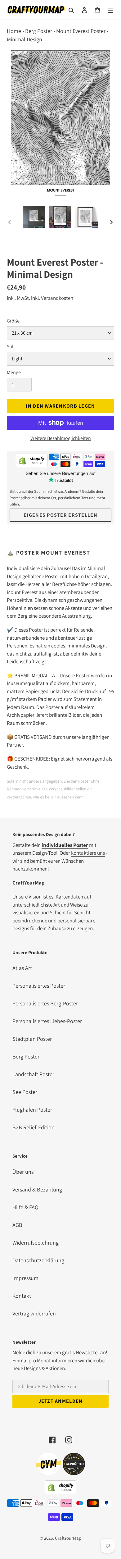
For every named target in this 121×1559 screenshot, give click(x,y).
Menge (14, 372)
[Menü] (110, 9)
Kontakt (21, 1295)
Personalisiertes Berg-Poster (45, 1003)
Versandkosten (57, 298)
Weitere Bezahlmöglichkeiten (60, 438)
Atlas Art (22, 968)
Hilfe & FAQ (25, 1207)
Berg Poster (38, 30)
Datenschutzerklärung (38, 1260)
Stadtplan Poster (32, 1038)
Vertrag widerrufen (34, 1313)
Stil (10, 346)
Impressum (25, 1278)
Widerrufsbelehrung (35, 1242)
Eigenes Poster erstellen (60, 515)
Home (14, 30)
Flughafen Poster (32, 1109)
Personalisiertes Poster (38, 985)
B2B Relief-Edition (33, 1127)
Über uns (23, 1171)
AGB (17, 1224)
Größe (13, 321)
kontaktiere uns (88, 852)
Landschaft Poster (33, 1074)
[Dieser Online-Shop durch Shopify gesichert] (31, 461)
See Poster (24, 1091)
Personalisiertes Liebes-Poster (47, 1021)
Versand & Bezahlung (37, 1189)
